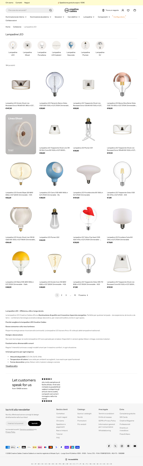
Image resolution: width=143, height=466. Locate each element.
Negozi (27, 3)
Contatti (19, 3)
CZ (46, 464)
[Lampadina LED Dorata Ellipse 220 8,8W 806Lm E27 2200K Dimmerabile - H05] (21, 174)
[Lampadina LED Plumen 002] (54, 219)
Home (8, 27)
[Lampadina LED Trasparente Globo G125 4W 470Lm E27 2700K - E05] (122, 174)
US (107, 464)
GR (63, 464)
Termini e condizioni (27, 429)
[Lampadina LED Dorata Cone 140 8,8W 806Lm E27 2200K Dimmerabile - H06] (54, 263)
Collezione (17, 27)
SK (94, 464)
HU (71, 464)
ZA (111, 464)
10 (75, 295)
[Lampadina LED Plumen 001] (88, 129)
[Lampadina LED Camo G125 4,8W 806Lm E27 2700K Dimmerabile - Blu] (54, 174)
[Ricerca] (50, 10)
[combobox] (30, 10)
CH (42, 464)
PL (87, 464)
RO (90, 464)
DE (49, 464)
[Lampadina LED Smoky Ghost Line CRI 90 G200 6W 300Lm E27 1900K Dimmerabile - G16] (21, 219)
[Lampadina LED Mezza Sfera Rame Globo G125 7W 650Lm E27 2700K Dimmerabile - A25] (122, 84)
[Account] (122, 10)
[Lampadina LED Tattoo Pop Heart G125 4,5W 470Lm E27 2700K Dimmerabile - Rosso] (88, 219)
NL (83, 464)
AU (32, 464)
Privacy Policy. (10, 432)
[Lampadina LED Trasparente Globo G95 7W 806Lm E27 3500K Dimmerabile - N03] (88, 263)
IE (74, 464)
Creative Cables (16, 453)
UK (104, 464)
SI (100, 464)
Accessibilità (73, 459)
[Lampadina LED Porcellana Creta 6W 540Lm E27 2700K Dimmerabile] (122, 219)
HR (67, 464)
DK (53, 464)
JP (80, 464)
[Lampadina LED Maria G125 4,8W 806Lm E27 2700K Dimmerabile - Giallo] (21, 263)
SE (97, 464)
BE (39, 464)
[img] (51, 379)
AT (35, 464)
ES (56, 464)
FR (60, 464)
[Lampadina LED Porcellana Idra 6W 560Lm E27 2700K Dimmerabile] (88, 174)
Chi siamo (9, 3)
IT (77, 464)
